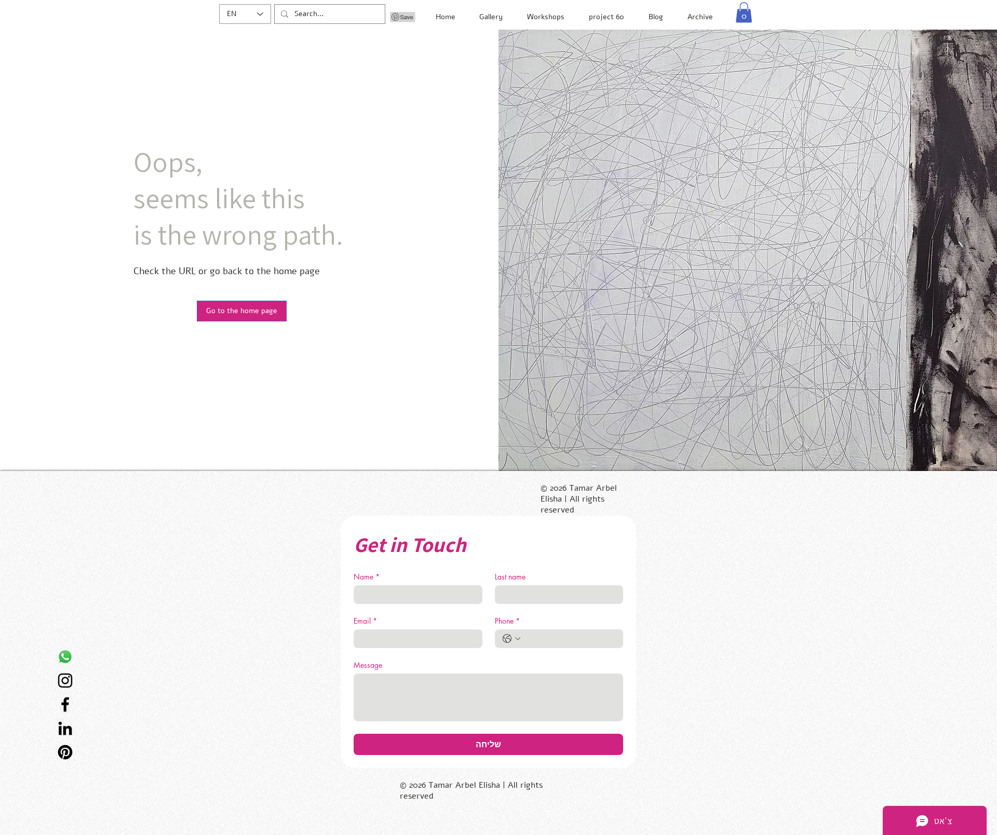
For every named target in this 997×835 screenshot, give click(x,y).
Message (368, 665)
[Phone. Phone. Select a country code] (511, 638)
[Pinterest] (65, 752)
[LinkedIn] (65, 728)
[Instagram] (65, 680)
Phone (507, 620)
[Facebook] (65, 704)
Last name (510, 576)
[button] (743, 12)
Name (367, 576)
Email (365, 620)
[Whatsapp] (65, 656)
